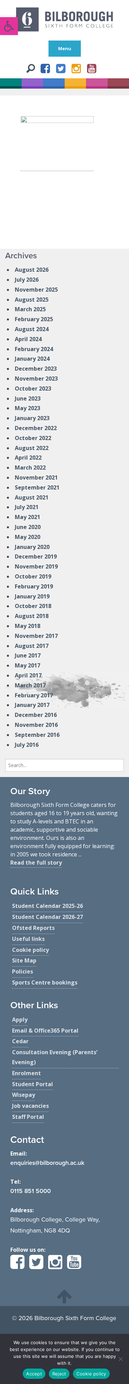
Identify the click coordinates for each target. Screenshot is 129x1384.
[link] (9, 26)
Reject (59, 1373)
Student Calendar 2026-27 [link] (47, 917)
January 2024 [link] (32, 358)
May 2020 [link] (27, 537)
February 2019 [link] (34, 586)
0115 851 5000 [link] (30, 1191)
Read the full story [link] (36, 862)
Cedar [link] (20, 1041)
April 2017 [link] (28, 675)
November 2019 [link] (36, 566)
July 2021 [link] (27, 507)
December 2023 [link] (36, 368)
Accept (34, 1373)
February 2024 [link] (34, 349)
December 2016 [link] (36, 715)
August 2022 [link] (32, 448)
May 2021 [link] (27, 517)
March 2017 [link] (30, 685)
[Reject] (120, 1358)
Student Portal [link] (32, 1084)
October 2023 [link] (33, 388)
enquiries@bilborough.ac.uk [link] (47, 1163)
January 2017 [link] (32, 705)
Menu (64, 48)
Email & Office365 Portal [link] (45, 1030)
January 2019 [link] (32, 596)
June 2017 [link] (28, 655)
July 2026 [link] (27, 279)
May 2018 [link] (27, 626)
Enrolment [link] (26, 1073)
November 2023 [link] (36, 378)
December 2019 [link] (36, 556)
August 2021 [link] (32, 497)
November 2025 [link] (36, 289)
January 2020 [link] (32, 547)
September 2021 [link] (37, 487)
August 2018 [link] (32, 616)
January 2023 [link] (32, 418)
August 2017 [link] (32, 646)
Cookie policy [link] (30, 950)
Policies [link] (22, 971)
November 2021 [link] (36, 477)
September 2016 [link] (37, 735)
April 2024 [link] (28, 339)
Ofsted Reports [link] (33, 928)
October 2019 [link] (33, 576)
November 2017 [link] (36, 636)
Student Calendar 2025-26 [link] (47, 906)
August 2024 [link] (32, 329)
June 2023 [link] (28, 398)
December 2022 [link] (36, 428)
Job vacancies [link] (30, 1106)
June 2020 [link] (28, 527)
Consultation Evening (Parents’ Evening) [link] (54, 1057)
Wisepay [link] (23, 1095)
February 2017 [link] (34, 695)
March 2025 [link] (30, 309)
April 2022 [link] (28, 457)
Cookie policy (91, 1373)
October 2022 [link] (33, 438)
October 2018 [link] (33, 606)
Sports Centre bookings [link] (44, 982)
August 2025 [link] (32, 299)
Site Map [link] (24, 960)
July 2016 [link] (27, 745)
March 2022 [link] (30, 467)
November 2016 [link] (36, 725)
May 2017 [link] (27, 665)
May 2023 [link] (27, 408)
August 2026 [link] (32, 269)
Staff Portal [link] (28, 1117)
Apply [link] (20, 1019)
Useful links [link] (28, 939)
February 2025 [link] (34, 319)
